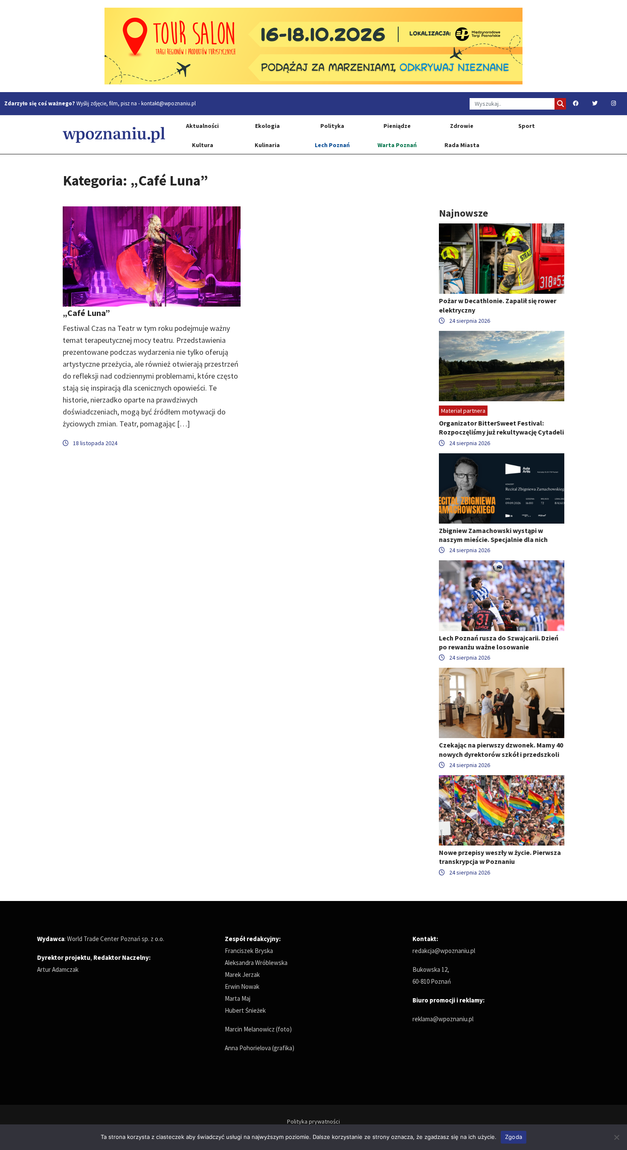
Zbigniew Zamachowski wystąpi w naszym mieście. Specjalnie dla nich (493, 535)
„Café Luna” (86, 312)
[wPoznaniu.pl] (114, 134)
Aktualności (202, 126)
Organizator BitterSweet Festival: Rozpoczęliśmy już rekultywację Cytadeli (501, 427)
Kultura (202, 145)
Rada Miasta (461, 145)
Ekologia (267, 126)
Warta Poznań (397, 145)
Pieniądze (397, 126)
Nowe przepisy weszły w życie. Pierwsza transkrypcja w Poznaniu (500, 857)
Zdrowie (461, 126)
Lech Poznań (332, 145)
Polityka (332, 126)
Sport (526, 126)
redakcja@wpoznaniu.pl (443, 951)
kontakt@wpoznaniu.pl (168, 103)
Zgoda (513, 1136)
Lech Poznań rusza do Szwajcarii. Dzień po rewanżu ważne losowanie (498, 642)
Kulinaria (267, 145)
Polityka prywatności (313, 1121)
